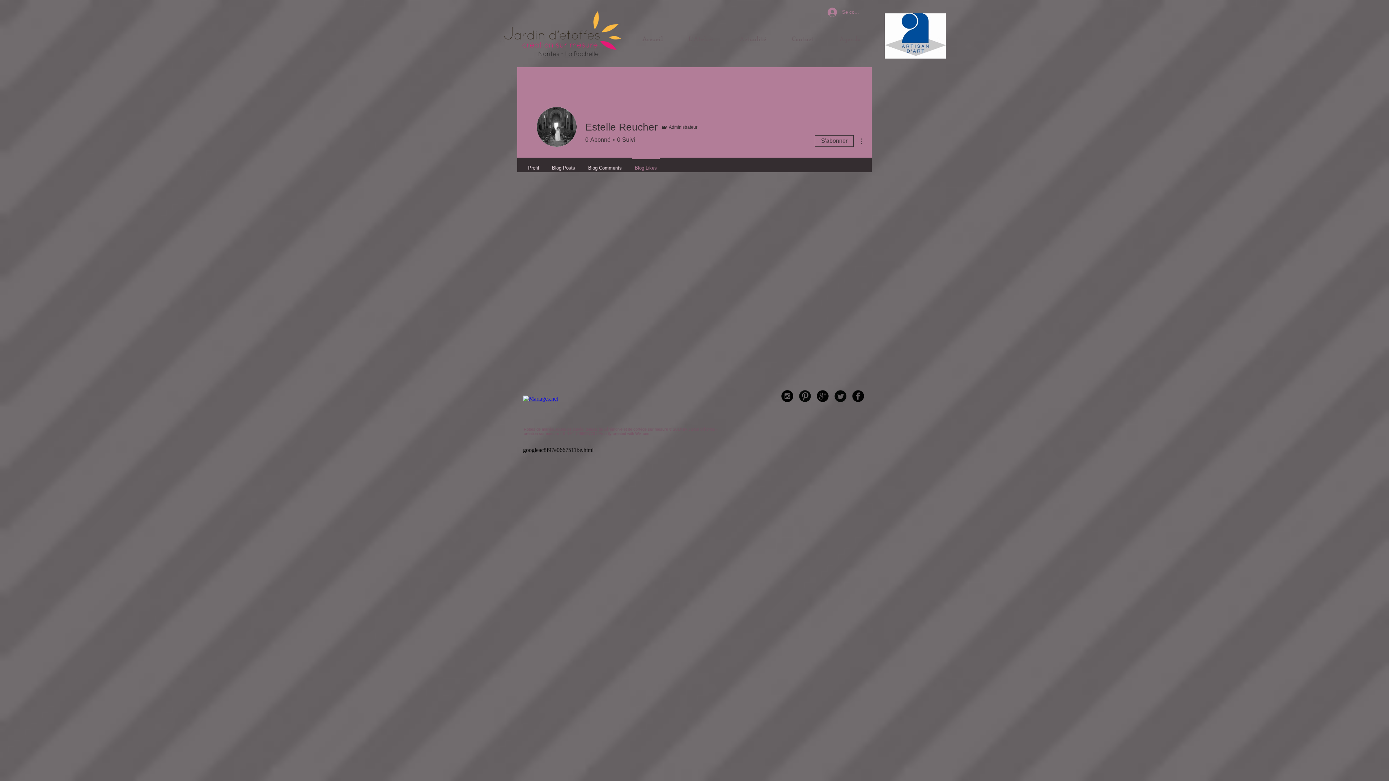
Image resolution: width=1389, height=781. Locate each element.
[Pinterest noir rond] (805, 396)
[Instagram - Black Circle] (787, 396)
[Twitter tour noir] (840, 396)
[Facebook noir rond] (858, 396)
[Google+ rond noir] (823, 396)
